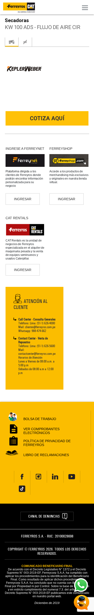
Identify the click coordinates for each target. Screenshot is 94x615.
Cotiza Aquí (47, 118)
